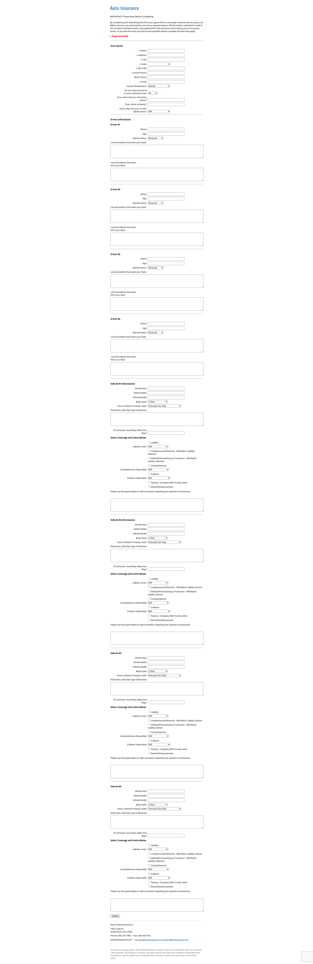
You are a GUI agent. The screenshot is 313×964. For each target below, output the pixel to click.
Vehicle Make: (140, 392)
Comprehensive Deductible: (133, 469)
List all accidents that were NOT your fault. (123, 164)
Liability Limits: (139, 446)
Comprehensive (158, 465)
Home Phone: (140, 72)
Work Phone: (140, 77)
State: (144, 64)
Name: (143, 50)
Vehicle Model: (140, 397)
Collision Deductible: (137, 478)
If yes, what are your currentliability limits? (133, 110)
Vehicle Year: (141, 388)
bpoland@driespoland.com (148, 939)
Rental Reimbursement (162, 486)
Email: (144, 81)
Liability (154, 442)
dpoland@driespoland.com (175, 939)
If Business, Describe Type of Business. (129, 410)
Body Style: (141, 401)
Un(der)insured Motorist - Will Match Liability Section (176, 587)
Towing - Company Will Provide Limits (169, 482)
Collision (155, 474)
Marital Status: (140, 138)
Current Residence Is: (136, 86)
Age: (144, 133)
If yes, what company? (136, 104)
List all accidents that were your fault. (128, 142)
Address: (142, 55)
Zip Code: (142, 68)
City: (144, 59)
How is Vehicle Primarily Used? (132, 406)
